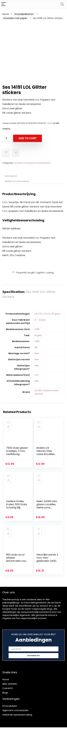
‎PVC (37, 375)
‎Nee (37, 353)
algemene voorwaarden (15, 710)
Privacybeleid (9, 706)
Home (5, 14)
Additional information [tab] (17, 181)
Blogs (5, 692)
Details (50, 123)
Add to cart (27, 138)
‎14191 (37, 329)
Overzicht (7, 688)
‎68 (36, 347)
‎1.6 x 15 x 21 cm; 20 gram (48, 313)
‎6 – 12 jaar (40, 319)
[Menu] (3, 4)
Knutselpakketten (24, 14)
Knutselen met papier (15, 18)
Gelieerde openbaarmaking (17, 714)
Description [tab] (11, 176)
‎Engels (38, 335)
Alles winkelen (9, 683)
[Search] (62, 4)
